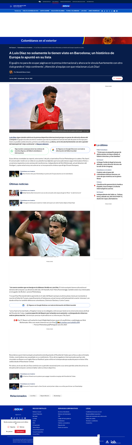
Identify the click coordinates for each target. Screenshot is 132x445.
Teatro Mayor (36, 427)
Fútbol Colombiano (102, 150)
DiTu (34, 423)
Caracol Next (36, 434)
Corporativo (89, 423)
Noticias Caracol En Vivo (79, 1)
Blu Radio (35, 416)
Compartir (119, 78)
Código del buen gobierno (64, 418)
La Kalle (35, 418)
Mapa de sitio (61, 425)
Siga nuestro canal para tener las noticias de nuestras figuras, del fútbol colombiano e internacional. (29, 151)
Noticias (22, 427)
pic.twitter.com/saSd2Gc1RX (69, 322)
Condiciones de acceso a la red (93, 411)
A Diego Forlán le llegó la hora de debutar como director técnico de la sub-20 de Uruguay (109, 164)
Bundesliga (57, 395)
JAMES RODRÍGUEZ (94, 11)
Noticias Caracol (37, 411)
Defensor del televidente (64, 414)
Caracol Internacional (38, 429)
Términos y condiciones (92, 420)
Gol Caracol (55, 1)
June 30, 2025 (62, 325)
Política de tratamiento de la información (96, 416)
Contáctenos (61, 420)
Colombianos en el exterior (25, 47)
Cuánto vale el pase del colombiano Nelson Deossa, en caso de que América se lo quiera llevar (109, 175)
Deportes (12, 427)
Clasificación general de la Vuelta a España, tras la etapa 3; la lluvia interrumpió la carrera (110, 186)
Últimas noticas (47, 1)
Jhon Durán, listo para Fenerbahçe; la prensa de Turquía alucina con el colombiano (48, 173)
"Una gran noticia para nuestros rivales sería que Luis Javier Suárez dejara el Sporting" (49, 203)
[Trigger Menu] (10, 6)
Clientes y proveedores (64, 423)
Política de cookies (90, 418)
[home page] (40, 1)
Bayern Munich (45, 395)
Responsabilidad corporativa (93, 414)
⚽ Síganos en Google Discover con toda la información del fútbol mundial (70, 150)
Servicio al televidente (63, 411)
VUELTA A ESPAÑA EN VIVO (30, 11)
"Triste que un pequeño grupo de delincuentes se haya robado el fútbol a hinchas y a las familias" (109, 154)
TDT (59, 416)
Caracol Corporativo (38, 431)
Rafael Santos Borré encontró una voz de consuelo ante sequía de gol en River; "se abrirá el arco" (52, 193)
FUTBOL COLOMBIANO (72, 11)
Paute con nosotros (63, 427)
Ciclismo (99, 182)
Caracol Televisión (37, 414)
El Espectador (36, 425)
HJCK (34, 420)
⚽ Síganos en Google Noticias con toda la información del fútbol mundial (51, 305)
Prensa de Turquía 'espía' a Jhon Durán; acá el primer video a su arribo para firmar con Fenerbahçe (52, 386)
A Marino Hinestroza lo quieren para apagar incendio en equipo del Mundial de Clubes (49, 376)
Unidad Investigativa (65, 1)
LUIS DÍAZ (84, 11)
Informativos (90, 1)
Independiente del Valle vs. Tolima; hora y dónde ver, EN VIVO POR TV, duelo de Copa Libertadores (110, 196)
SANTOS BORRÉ (44, 11)
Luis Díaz (32, 395)
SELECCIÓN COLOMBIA (57, 11)
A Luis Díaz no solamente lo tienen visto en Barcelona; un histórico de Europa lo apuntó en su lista (59, 47)
